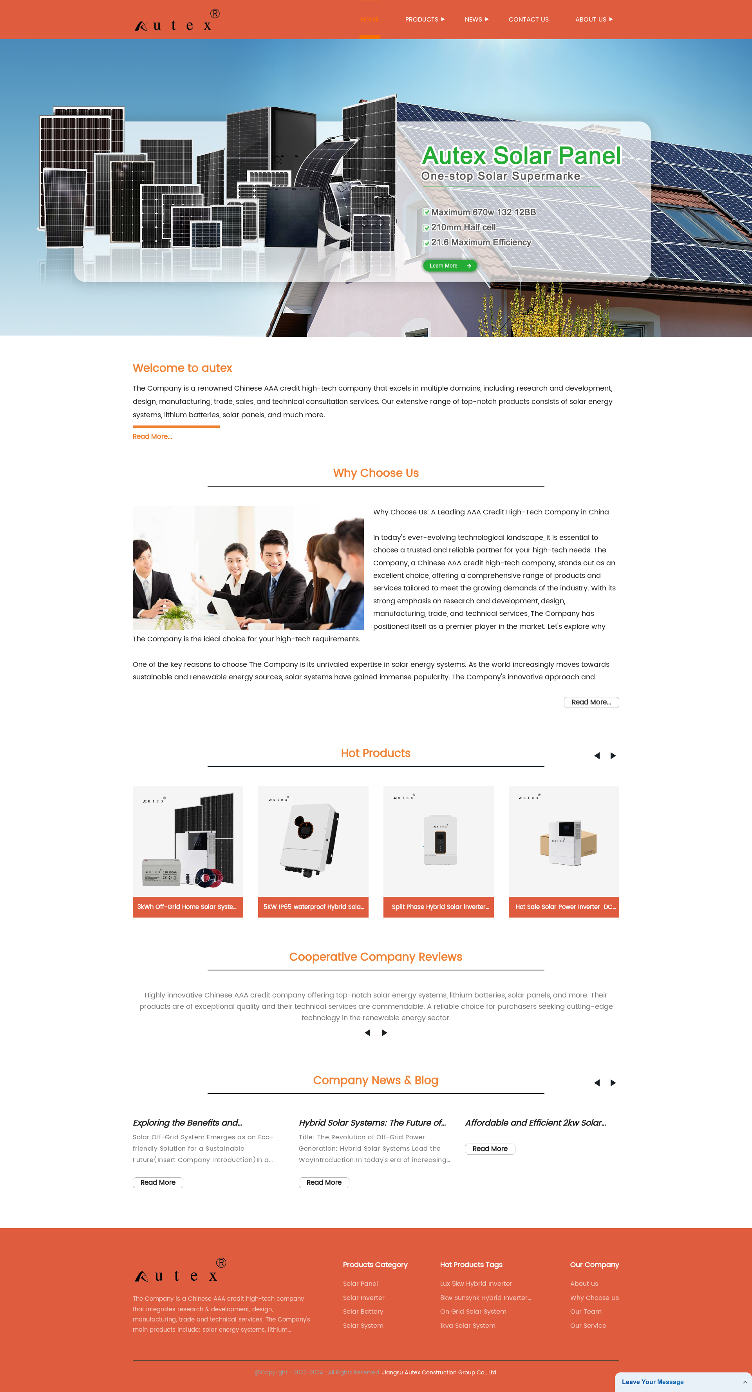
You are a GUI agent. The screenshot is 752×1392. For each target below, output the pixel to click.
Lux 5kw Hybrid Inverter (476, 1284)
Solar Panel (360, 1284)
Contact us (529, 19)
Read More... (152, 436)
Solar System (363, 1325)
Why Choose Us (594, 1298)
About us (590, 19)
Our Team (586, 1312)
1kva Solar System (467, 1325)
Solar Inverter (364, 1298)
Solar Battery (363, 1311)
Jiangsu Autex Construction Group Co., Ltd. (439, 1372)
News (473, 19)
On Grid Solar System (473, 1311)
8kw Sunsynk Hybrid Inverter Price (484, 1298)
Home (370, 19)
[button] (597, 755)
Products (421, 19)
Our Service (588, 1326)
